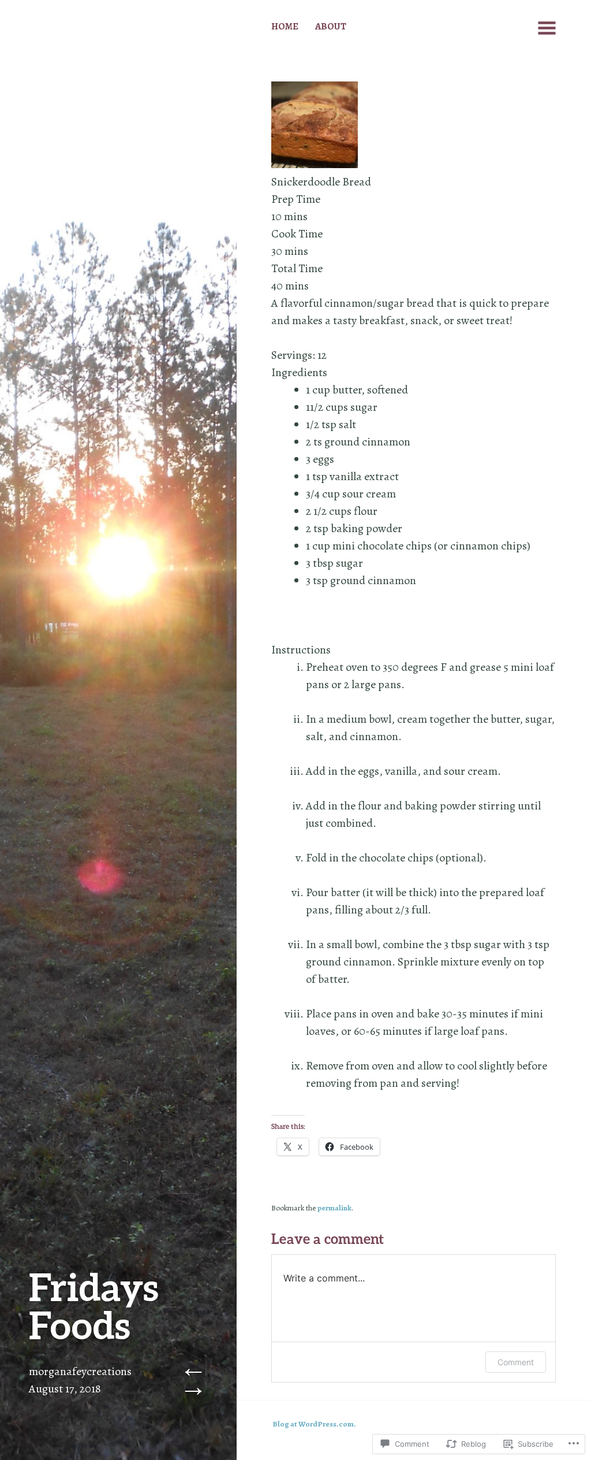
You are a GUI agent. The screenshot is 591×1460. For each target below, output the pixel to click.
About (330, 26)
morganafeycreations (80, 1371)
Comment (516, 1362)
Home (284, 26)
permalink (334, 1208)
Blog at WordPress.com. (314, 1424)
